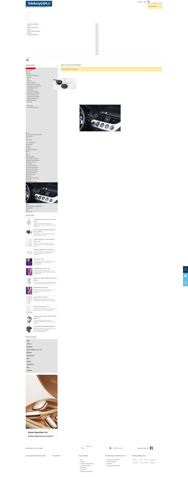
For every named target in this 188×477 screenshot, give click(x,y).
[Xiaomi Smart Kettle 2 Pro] (29, 310)
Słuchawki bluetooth (32, 34)
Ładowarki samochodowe (34, 86)
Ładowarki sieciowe (32, 88)
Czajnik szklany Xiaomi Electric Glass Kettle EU (44, 317)
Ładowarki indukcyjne (33, 24)
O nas (28, 15)
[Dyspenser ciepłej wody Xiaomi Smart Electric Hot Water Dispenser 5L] (29, 281)
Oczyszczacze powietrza (113, 459)
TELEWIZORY (29, 136)
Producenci (31, 337)
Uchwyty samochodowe (33, 96)
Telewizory (109, 463)
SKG (28, 367)
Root (96, 24)
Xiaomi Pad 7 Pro (38, 259)
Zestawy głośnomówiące (33, 31)
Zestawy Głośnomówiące (32, 103)
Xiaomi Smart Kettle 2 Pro (41, 306)
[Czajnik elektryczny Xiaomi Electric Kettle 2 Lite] (29, 242)
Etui (28, 79)
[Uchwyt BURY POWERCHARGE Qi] (29, 329)
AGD (27, 138)
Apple (29, 344)
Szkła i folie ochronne (33, 95)
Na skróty (29, 22)
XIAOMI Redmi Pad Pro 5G (41, 268)
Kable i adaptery (31, 82)
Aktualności (30, 11)
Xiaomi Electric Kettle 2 (40, 297)
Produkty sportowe (111, 461)
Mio (28, 358)
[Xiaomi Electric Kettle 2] (29, 300)
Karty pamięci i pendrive (33, 84)
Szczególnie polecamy (36, 456)
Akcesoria (28, 73)
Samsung (30, 364)
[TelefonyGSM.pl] (39, 3)
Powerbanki (30, 89)
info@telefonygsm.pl (118, 448)
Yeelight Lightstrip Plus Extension (43, 249)
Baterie (29, 26)
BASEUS (29, 347)
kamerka (152, 462)
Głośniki (29, 33)
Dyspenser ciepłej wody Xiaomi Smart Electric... (45, 279)
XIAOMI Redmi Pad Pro (40, 287)
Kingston (30, 355)
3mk (28, 341)
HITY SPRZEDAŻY (31, 68)
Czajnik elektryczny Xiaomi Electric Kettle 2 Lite (44, 240)
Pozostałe (29, 102)
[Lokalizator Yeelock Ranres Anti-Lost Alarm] (29, 222)
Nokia (29, 361)
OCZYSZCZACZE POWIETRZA (34, 134)
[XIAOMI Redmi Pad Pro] (29, 290)
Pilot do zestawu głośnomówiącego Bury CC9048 (44, 231)
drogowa (134, 460)
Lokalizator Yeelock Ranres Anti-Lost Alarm (44, 220)
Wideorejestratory (32, 100)
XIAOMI (29, 370)
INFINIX (29, 353)
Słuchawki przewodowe (33, 93)
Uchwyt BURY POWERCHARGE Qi (44, 326)
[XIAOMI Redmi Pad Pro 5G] (29, 271)
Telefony (28, 72)
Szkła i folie (83, 469)
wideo (146, 460)
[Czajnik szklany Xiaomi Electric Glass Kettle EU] (29, 319)
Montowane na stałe (32, 107)
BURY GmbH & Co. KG (34, 350)
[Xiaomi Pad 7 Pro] (29, 262)
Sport (27, 133)
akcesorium (135, 462)
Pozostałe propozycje (115, 456)
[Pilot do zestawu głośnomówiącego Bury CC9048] (29, 233)
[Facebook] (151, 448)
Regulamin (30, 17)
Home (97, 26)
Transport (29, 13)
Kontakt (29, 20)
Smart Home (29, 140)
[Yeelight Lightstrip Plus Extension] (29, 252)
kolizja (141, 460)
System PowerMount (32, 27)
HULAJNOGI (29, 70)
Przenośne (30, 105)
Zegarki (29, 29)
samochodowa (144, 462)
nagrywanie (153, 460)
